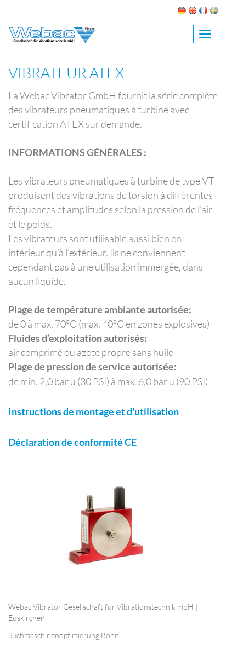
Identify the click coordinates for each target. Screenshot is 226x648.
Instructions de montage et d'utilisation (93, 411)
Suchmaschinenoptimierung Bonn (63, 635)
